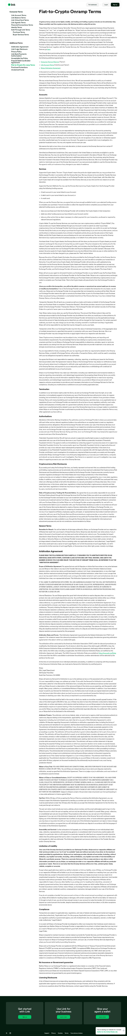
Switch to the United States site (107, 1032)
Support (47, 1033)
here (48, 49)
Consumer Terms (16, 12)
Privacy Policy (16, 51)
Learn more (63, 1017)
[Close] (123, 1031)
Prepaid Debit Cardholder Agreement (20, 61)
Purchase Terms (19, 32)
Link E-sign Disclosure (19, 49)
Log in (106, 4)
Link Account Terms (18, 15)
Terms (66, 1033)
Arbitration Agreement (19, 47)
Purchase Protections (19, 67)
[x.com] (6, 1033)
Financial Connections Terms (22, 25)
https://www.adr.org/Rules (107, 653)
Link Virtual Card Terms (20, 20)
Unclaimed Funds (17, 70)
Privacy (53, 1033)
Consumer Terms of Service (50, 62)
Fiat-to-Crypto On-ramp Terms (23, 65)
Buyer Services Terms (21, 34)
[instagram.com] (10, 1033)
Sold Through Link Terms (20, 30)
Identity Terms (16, 27)
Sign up (115, 4)
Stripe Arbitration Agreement (50, 68)
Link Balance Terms (18, 18)
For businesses (93, 4)
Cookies (60, 1033)
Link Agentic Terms (18, 22)
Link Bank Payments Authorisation (18, 55)
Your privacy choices (76, 1033)
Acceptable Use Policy (19, 58)
